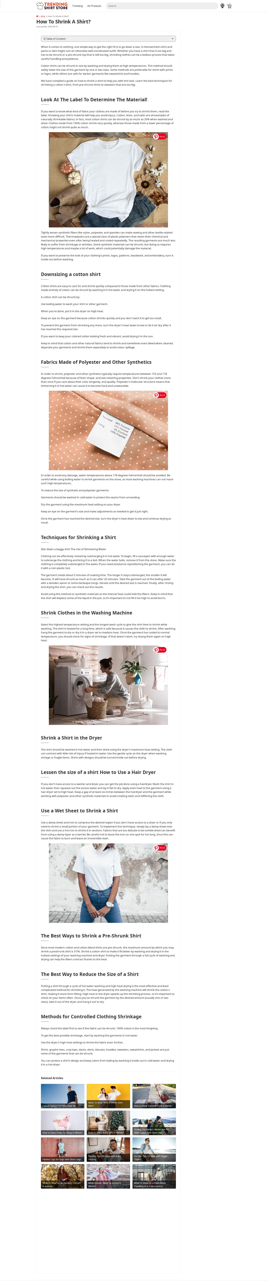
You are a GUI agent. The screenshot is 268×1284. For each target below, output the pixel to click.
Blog (43, 16)
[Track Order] (222, 5)
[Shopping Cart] (229, 5)
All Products (94, 6)
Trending (77, 6)
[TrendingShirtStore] (37, 16)
